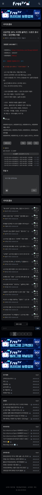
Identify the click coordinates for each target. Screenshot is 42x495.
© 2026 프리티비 (21, 490)
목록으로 (7, 143)
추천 (36, 143)
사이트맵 (30, 487)
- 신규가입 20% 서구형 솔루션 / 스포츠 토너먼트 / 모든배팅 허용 (18, 157)
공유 (29, 143)
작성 (34, 190)
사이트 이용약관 (10, 487)
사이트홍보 (7, 24)
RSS (35, 487)
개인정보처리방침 (21, 487)
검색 (37, 328)
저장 (23, 143)
